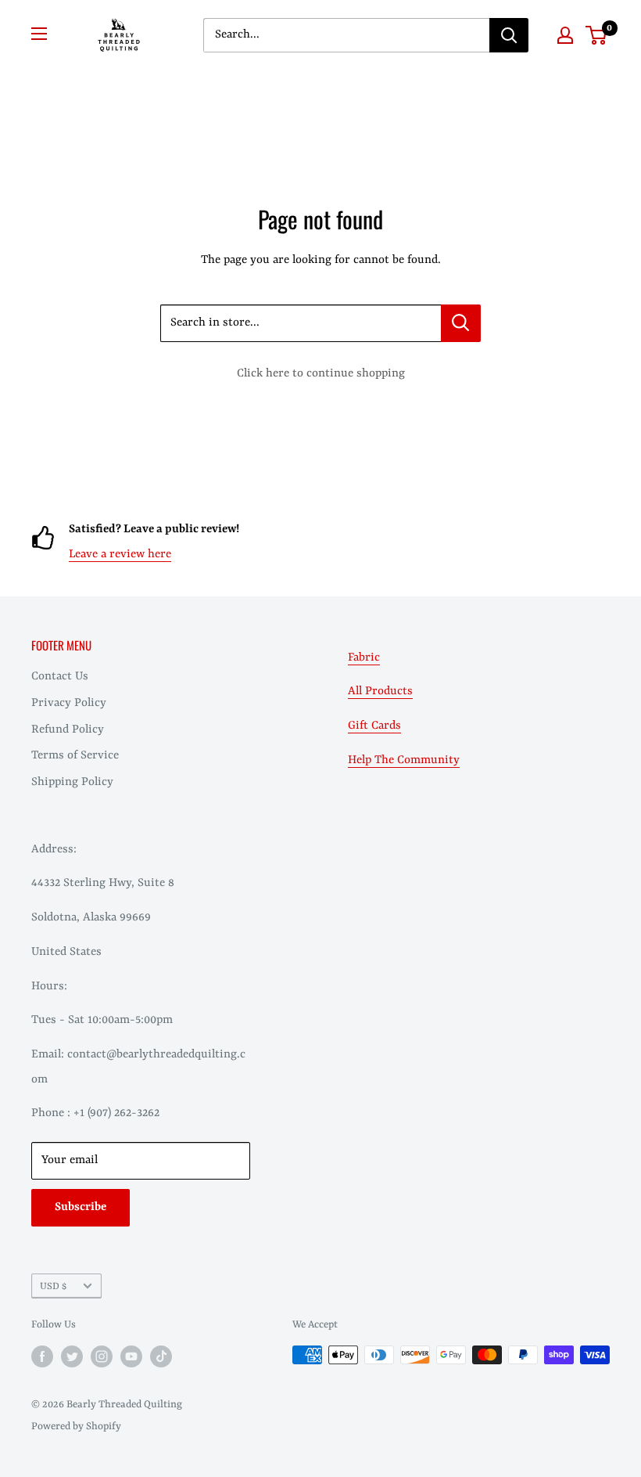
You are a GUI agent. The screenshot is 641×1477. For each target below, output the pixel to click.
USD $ (53, 1286)
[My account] (565, 35)
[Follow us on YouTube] (131, 1356)
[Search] (508, 35)
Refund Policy (67, 730)
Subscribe (80, 1207)
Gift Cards (374, 726)
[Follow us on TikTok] (161, 1356)
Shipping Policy (72, 782)
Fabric (364, 658)
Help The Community (404, 760)
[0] (597, 35)
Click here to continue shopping (321, 373)
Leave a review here (120, 554)
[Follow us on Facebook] (42, 1356)
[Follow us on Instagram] (102, 1356)
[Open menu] (39, 33)
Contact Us (59, 676)
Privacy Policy (68, 703)
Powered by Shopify (76, 1426)
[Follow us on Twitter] (72, 1356)
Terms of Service (75, 755)
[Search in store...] (461, 323)
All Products (380, 691)
